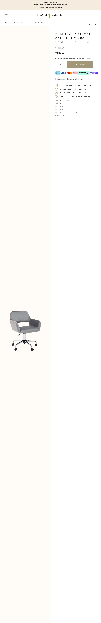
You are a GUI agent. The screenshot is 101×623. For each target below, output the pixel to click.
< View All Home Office (63, 101)
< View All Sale (60, 116)
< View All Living (60, 104)
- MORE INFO (82, 93)
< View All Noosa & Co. (63, 110)
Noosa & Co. (60, 48)
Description (60, 79)
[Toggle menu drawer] (6, 15)
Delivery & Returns (75, 79)
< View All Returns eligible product (67, 113)
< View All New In (61, 107)
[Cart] (94, 15)
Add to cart (80, 65)
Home (7, 23)
